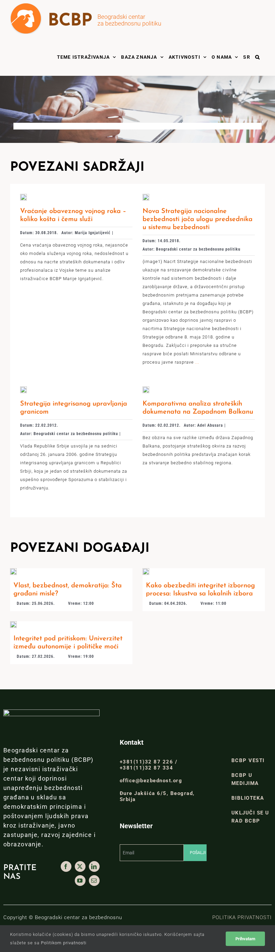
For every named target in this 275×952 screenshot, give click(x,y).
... (196, 362)
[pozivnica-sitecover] (13, 571)
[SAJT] (146, 571)
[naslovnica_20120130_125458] (146, 389)
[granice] (23, 389)
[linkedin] (94, 866)
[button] (257, 56)
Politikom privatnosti (64, 942)
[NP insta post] (13, 624)
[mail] (94, 880)
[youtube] (80, 880)
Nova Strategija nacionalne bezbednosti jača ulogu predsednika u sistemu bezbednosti (198, 219)
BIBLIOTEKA (247, 798)
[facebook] (66, 866)
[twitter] (80, 866)
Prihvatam (245, 938)
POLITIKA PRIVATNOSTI (242, 917)
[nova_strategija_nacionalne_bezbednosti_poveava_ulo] (146, 196)
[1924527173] (23, 196)
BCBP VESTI (248, 760)
